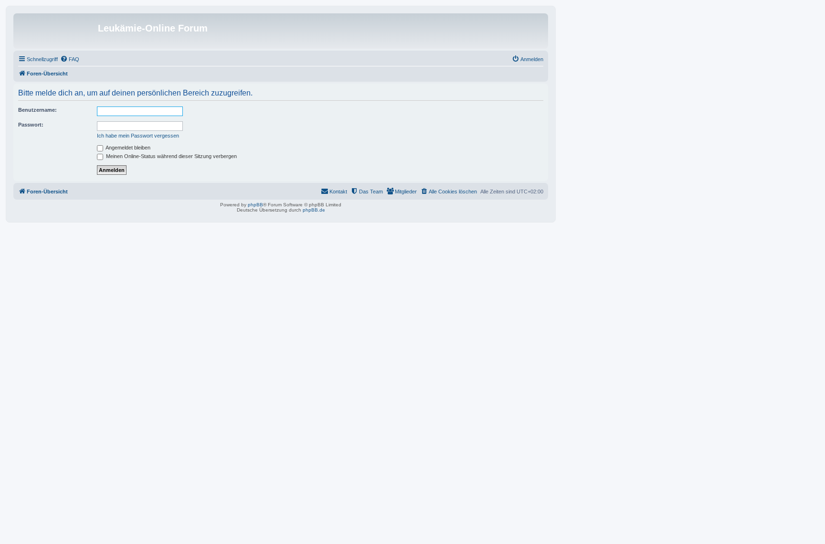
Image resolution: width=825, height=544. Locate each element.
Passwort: (30, 125)
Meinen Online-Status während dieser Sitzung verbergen (171, 156)
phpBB (255, 204)
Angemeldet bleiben (127, 147)
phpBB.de (314, 210)
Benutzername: (37, 110)
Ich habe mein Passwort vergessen (138, 136)
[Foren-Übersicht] (57, 31)
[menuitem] (69, 59)
